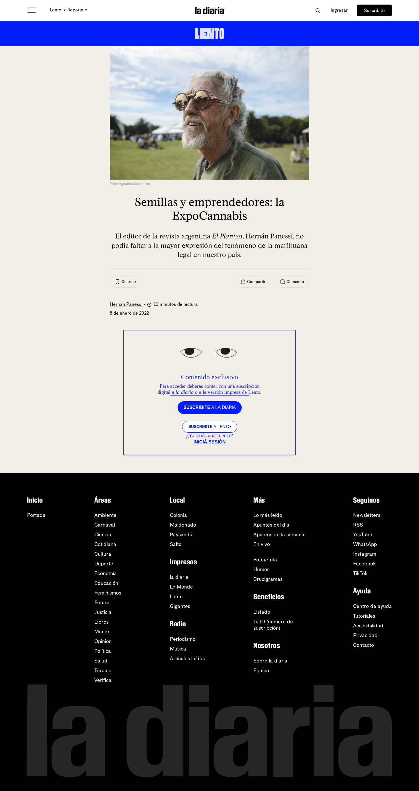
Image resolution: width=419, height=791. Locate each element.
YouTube (362, 534)
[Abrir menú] (31, 10)
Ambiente (105, 515)
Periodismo (183, 639)
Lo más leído (267, 515)
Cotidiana (105, 544)
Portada (36, 515)
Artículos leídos (187, 658)
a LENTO (209, 426)
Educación (106, 583)
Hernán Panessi (126, 304)
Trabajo (102, 670)
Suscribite (374, 10)
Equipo (261, 670)
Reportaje (77, 10)
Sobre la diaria (270, 661)
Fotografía (265, 560)
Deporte (103, 564)
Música (178, 649)
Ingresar (339, 10)
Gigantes (180, 606)
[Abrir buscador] (318, 10)
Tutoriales (364, 616)
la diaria (179, 577)
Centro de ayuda (372, 606)
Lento (55, 10)
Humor (261, 569)
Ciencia (102, 534)
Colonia (178, 515)
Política (102, 651)
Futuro (101, 602)
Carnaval (104, 525)
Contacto (363, 645)
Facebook (364, 564)
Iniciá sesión (210, 441)
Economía (105, 573)
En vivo (261, 544)
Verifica (102, 680)
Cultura (102, 554)
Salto (176, 544)
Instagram (364, 554)
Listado (261, 612)
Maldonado (183, 525)
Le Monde (181, 587)
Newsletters (366, 515)
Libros (101, 622)
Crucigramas (267, 579)
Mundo (102, 632)
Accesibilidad (368, 626)
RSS (358, 525)
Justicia (102, 612)
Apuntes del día (271, 525)
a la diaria (210, 407)
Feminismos (107, 593)
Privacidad (365, 635)
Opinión (103, 641)
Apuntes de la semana (278, 534)
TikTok (360, 573)
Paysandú (181, 534)
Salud (100, 661)
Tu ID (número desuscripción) (273, 625)
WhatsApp (365, 544)
